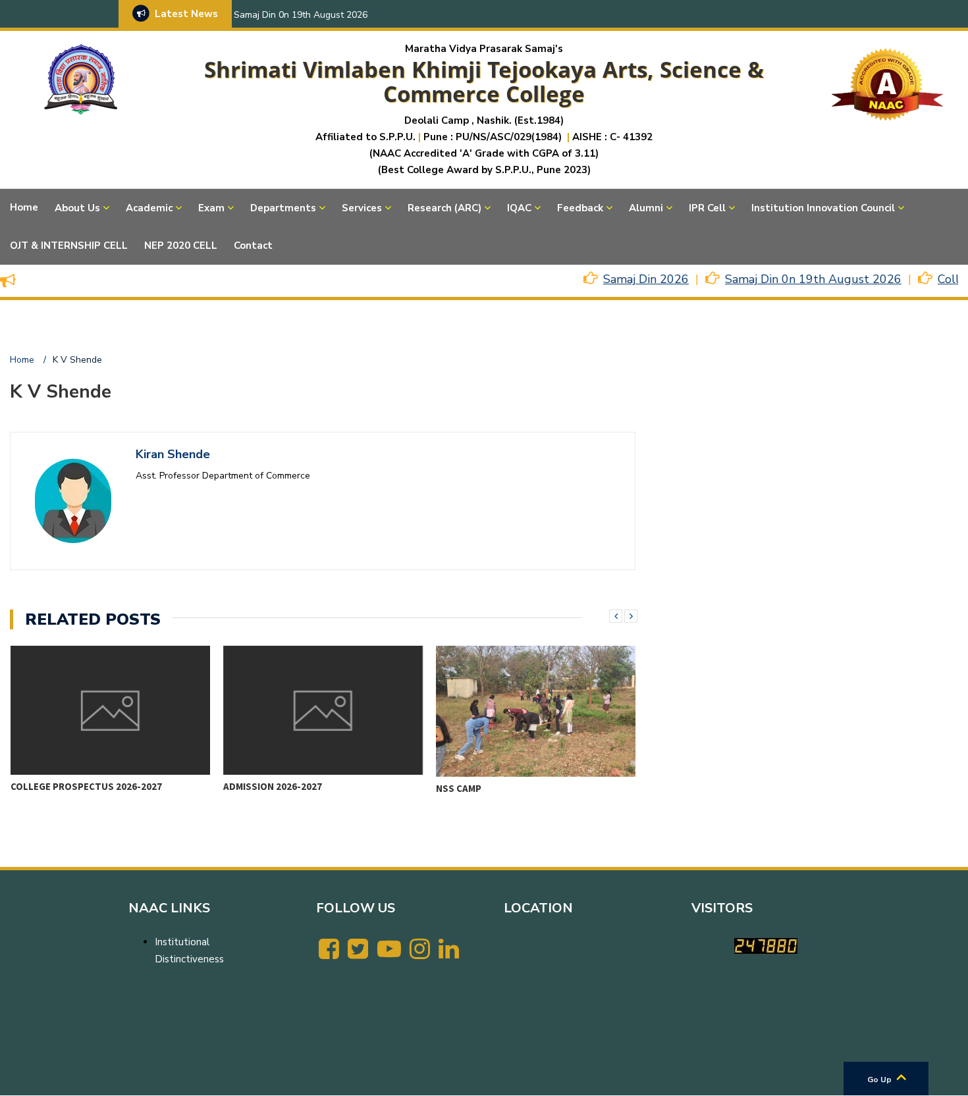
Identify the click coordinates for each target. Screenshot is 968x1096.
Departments (283, 208)
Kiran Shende (173, 454)
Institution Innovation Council (823, 208)
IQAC (519, 208)
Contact (253, 245)
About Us (77, 208)
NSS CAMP (458, 788)
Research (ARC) (444, 208)
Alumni (646, 208)
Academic (149, 208)
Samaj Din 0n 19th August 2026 (300, 15)
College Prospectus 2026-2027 (86, 786)
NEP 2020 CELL (180, 245)
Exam (211, 208)
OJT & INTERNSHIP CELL (69, 245)
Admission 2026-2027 (272, 786)
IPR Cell (707, 208)
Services (362, 208)
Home (24, 207)
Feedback (580, 208)
